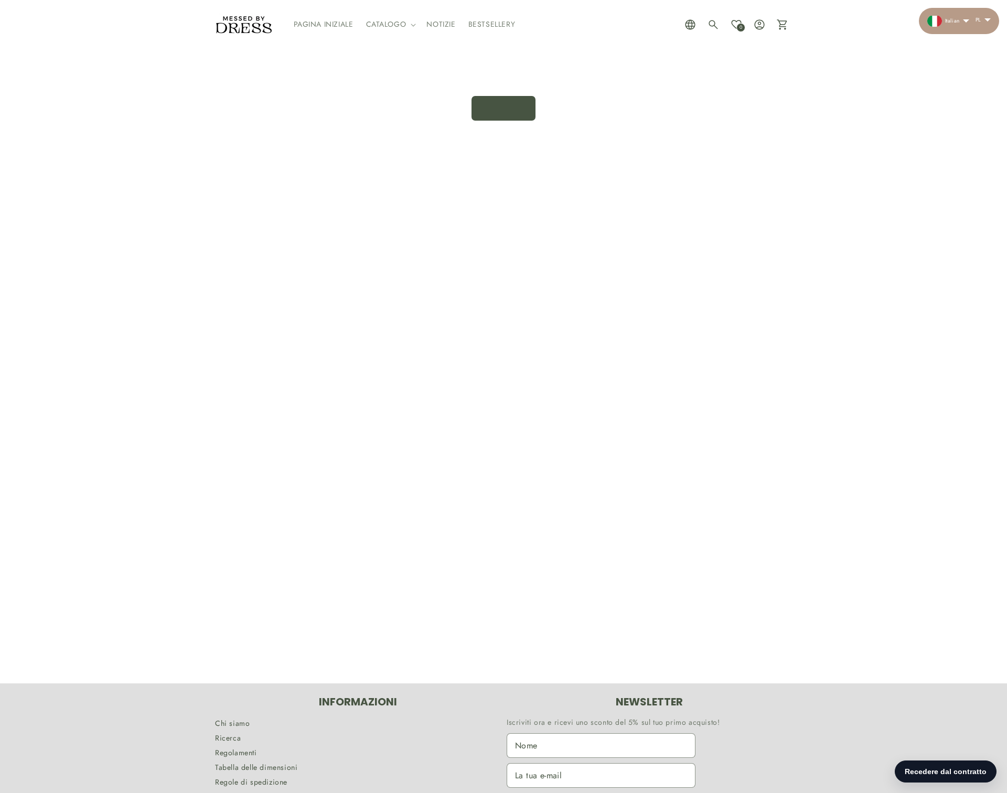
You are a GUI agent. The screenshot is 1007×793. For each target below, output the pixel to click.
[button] (390, 24)
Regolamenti (236, 752)
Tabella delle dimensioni (256, 767)
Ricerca (228, 738)
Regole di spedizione (251, 782)
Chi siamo (232, 723)
